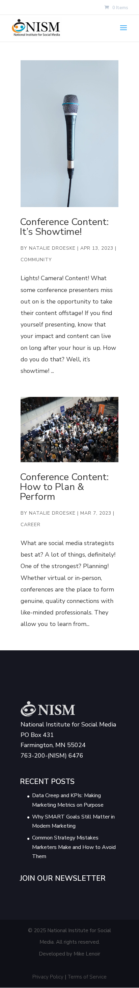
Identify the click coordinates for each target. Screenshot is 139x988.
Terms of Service (87, 976)
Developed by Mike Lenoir (69, 953)
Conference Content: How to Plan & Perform (64, 486)
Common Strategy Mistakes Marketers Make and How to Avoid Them (74, 847)
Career (30, 524)
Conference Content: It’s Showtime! (64, 226)
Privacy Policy (47, 976)
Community (36, 259)
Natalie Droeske (52, 248)
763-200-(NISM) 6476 (52, 755)
